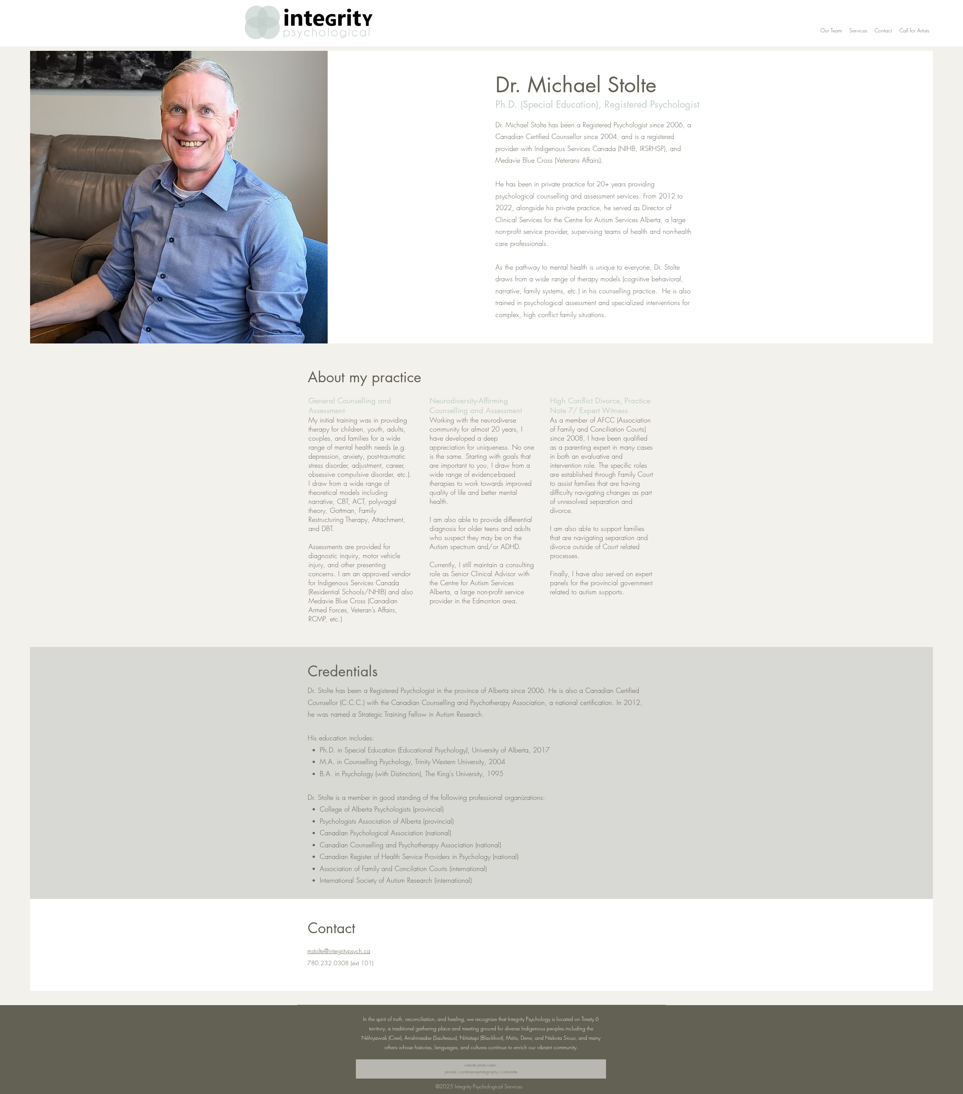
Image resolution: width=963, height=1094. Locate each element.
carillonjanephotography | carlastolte (488, 1071)
